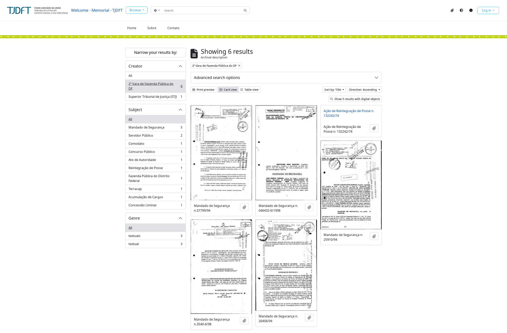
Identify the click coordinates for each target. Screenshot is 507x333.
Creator (135, 66)
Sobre (151, 28)
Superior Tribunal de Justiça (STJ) (155, 97)
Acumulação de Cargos (155, 198)
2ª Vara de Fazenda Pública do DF (155, 86)
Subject (135, 109)
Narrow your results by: (155, 52)
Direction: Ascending (363, 89)
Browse (136, 10)
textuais (155, 237)
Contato (173, 28)
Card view (230, 89)
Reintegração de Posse (155, 169)
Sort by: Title (333, 89)
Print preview (205, 89)
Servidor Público (155, 136)
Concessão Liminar (155, 206)
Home (131, 28)
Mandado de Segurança (155, 128)
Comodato (155, 144)
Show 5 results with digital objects (357, 99)
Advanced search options (217, 77)
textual (155, 245)
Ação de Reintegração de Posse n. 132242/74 (349, 113)
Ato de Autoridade (155, 161)
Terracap (155, 190)
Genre (134, 218)
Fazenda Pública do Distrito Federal (155, 178)
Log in (487, 10)
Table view (251, 89)
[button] (452, 10)
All (130, 75)
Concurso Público (155, 152)
